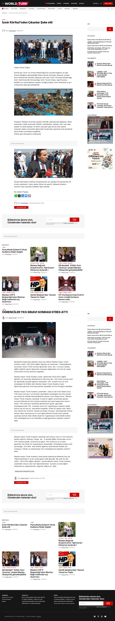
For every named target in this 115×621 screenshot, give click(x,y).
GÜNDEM (42, 263)
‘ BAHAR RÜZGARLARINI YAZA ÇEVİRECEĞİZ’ (33, 601)
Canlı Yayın (14, 8)
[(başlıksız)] (100, 122)
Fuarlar (60, 8)
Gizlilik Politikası (6, 599)
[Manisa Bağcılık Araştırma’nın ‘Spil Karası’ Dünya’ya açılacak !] (43, 254)
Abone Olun (74, 219)
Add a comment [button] (22, 207)
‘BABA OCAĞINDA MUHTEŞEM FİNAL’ (63, 601)
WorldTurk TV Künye (7, 597)
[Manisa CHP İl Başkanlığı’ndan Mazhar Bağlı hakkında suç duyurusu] (15, 283)
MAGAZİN (70, 263)
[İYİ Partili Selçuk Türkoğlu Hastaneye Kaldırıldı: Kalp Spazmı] (90, 106)
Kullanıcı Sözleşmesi (69, 223)
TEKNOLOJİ (25, 595)
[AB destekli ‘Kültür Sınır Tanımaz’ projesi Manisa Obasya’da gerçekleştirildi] (71, 254)
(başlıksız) (92, 125)
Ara (88, 24)
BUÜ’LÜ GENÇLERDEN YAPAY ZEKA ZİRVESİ (33, 597)
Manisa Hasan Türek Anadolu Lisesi (24, 471)
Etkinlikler (67, 8)
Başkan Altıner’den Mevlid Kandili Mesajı (99, 39)
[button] (3, 3)
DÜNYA (56, 595)
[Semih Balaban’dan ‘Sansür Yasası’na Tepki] (43, 283)
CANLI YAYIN (108, 3)
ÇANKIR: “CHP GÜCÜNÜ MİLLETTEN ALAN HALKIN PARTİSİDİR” (99, 42)
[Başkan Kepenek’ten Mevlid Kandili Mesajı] (90, 84)
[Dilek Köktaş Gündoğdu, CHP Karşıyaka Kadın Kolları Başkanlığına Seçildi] (90, 94)
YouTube (6, 8)
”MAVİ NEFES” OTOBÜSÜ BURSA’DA (31, 603)
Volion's (39, 616)
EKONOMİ (33, 263)
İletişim (4, 601)
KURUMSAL (5, 595)
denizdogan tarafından (94, 141)
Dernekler (31, 8)
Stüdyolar (75, 8)
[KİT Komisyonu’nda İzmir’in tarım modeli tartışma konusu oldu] (71, 283)
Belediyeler (23, 8)
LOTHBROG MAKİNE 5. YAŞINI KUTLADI (32, 599)
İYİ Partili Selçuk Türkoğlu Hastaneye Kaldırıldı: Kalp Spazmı (98, 52)
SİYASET (13, 292)
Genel (4, 19)
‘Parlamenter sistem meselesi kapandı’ (64, 603)
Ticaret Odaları (41, 8)
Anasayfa (4, 13)
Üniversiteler (51, 8)
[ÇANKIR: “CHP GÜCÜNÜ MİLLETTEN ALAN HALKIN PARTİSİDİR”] (90, 74)
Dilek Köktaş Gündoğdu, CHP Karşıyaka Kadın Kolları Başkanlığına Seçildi (98, 48)
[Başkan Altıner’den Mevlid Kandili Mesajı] (90, 64)
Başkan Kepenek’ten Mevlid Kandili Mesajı (99, 45)
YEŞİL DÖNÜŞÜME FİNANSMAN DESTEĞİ (64, 597)
